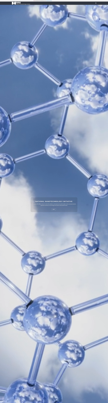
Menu (96, 3)
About (54, 209)
